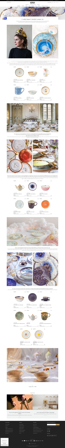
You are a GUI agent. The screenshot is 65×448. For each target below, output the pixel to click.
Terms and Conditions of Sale (37, 428)
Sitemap (20, 433)
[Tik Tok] (51, 435)
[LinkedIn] (52, 435)
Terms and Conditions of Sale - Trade (38, 430)
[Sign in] (54, 2)
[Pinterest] (32, 386)
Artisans (38, 4)
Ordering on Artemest (22, 430)
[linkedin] (31, 386)
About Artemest (51, 0)
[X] (34, 386)
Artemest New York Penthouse (9, 430)
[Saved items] (56, 2)
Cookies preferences (36, 427)
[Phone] (47, 431)
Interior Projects (21, 427)
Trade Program (21, 424)
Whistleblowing (35, 433)
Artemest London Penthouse (9, 431)
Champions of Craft (33, 4)
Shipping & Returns (21, 431)
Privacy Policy (35, 424)
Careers (6, 427)
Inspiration (27, 4)
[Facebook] (29, 386)
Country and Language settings (37, 431)
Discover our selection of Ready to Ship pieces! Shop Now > (32, 0)
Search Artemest (49, 2)
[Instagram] (47, 435)
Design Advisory (21, 428)
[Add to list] (25, 198)
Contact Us (57, 0)
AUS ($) (8, 0)
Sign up (58, 424)
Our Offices (6, 433)
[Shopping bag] (58, 2)
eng (12, 0)
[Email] (35, 386)
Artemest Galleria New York (9, 428)
